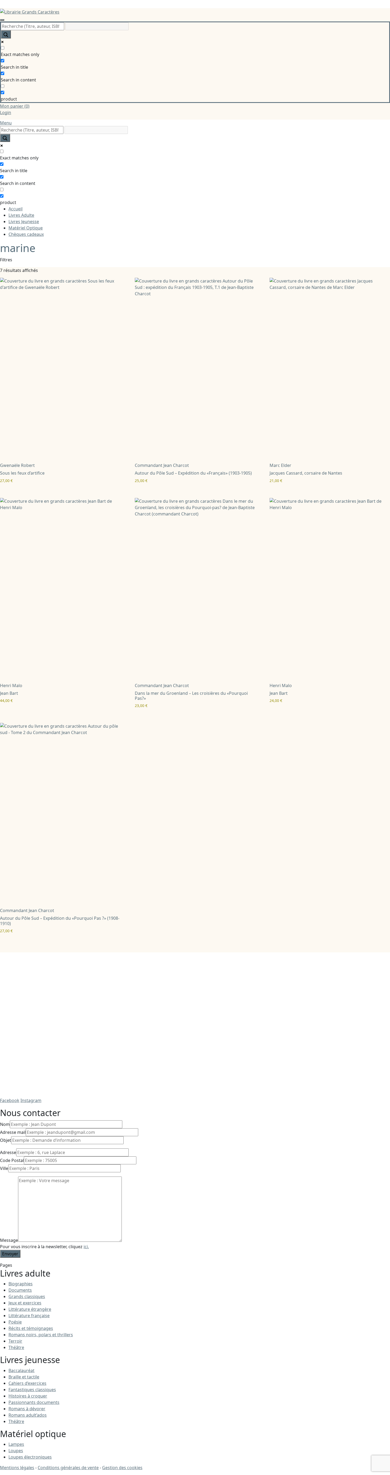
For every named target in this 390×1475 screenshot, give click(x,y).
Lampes (16, 1444)
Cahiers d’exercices (27, 1383)
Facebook (9, 1100)
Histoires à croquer (27, 1396)
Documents (20, 1290)
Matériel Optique (25, 228)
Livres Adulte (21, 215)
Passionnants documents (33, 1402)
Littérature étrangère (29, 1309)
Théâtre (16, 1347)
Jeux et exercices (24, 1303)
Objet (5, 1140)
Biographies (20, 1284)
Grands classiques (26, 1296)
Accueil (15, 209)
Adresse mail (13, 1132)
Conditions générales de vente (68, 1467)
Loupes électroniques (30, 1457)
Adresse (8, 1152)
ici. (86, 1247)
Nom (5, 1124)
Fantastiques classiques (32, 1389)
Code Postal (12, 1160)
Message (9, 1240)
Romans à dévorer (26, 1409)
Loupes (15, 1451)
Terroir (15, 1341)
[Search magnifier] (6, 34)
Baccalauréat (21, 1370)
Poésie (15, 1322)
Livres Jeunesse (23, 221)
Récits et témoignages (30, 1328)
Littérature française (29, 1315)
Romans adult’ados (27, 1415)
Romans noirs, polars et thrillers (40, 1335)
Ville (4, 1168)
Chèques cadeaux (26, 234)
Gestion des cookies (122, 1467)
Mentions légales (17, 1467)
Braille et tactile (23, 1377)
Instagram (30, 1100)
